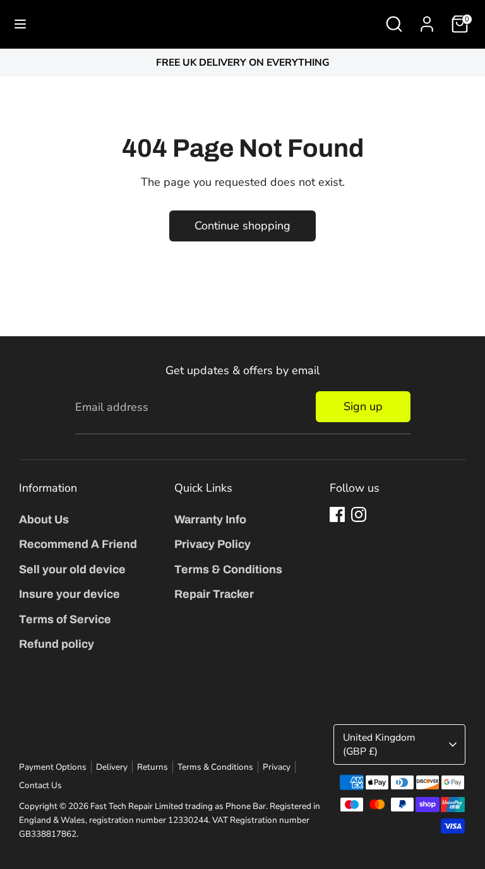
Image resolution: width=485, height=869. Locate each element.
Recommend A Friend (78, 544)
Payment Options (53, 767)
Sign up (363, 406)
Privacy (276, 767)
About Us (44, 519)
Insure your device (69, 594)
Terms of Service (65, 619)
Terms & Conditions (228, 569)
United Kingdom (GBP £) (379, 744)
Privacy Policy (212, 544)
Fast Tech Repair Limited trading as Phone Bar (178, 806)
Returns (152, 767)
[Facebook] (337, 514)
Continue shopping (242, 225)
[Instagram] (358, 514)
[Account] (427, 20)
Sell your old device (72, 569)
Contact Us (40, 785)
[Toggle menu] (20, 24)
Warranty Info (210, 519)
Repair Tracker (214, 594)
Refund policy (56, 644)
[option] (242, 63)
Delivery (112, 767)
